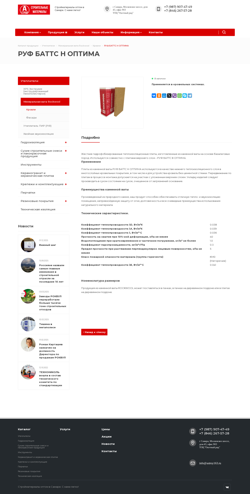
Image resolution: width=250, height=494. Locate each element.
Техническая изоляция (38, 209)
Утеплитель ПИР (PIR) (37, 125)
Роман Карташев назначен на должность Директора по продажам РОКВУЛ (52, 351)
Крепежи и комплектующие (42, 184)
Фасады (31, 117)
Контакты (156, 32)
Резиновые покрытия (37, 201)
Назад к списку (95, 332)
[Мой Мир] (164, 95)
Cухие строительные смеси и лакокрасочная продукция (41, 153)
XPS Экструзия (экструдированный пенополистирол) (35, 91)
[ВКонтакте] (154, 95)
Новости (108, 444)
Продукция (56, 32)
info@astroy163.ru (210, 463)
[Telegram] (190, 95)
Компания (31, 32)
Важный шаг (47, 244)
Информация (130, 32)
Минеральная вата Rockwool (41, 101)
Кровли (31, 109)
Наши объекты (102, 32)
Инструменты (31, 164)
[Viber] (174, 95)
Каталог (24, 429)
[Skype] (184, 95)
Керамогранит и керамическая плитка (37, 174)
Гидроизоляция (33, 142)
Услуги (79, 32)
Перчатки (28, 192)
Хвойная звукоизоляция (38, 133)
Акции (107, 436)
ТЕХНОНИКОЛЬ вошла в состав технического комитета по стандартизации (50, 379)
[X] (169, 95)
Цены (106, 429)
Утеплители (29, 81)
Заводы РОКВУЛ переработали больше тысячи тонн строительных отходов (52, 303)
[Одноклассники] (159, 95)
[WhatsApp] (179, 95)
